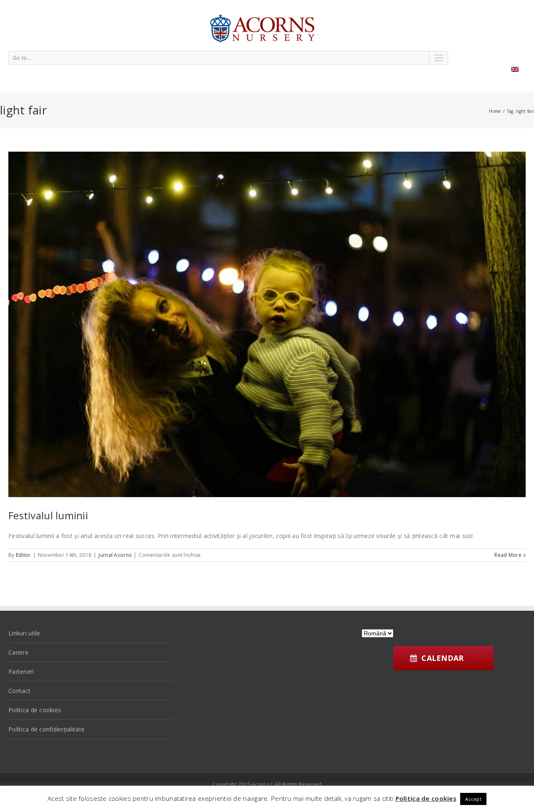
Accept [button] (473, 799)
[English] (515, 69)
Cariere (18, 652)
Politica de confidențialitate (46, 729)
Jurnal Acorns (114, 555)
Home (495, 111)
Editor (23, 555)
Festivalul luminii (48, 515)
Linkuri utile (24, 633)
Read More (507, 555)
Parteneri (21, 671)
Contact (19, 691)
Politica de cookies (34, 710)
